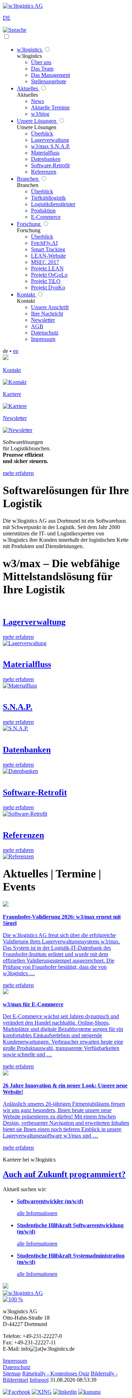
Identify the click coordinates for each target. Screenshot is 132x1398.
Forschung (29, 224)
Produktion (43, 211)
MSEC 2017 (45, 262)
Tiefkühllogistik (48, 198)
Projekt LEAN (47, 268)
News (37, 101)
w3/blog (40, 114)
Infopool (39, 1380)
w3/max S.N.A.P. (50, 146)
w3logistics (30, 50)
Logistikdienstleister (53, 204)
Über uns (41, 62)
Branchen (28, 179)
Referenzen (43, 172)
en (15, 351)
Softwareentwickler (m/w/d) (50, 1201)
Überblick (42, 134)
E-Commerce (46, 217)
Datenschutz (44, 333)
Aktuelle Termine (50, 107)
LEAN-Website (48, 256)
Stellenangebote (48, 81)
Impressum (43, 339)
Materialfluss (45, 153)
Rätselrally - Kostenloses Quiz (55, 1373)
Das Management (50, 75)
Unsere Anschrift (50, 307)
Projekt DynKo (48, 287)
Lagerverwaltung (50, 140)
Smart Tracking (48, 249)
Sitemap (12, 1373)
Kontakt (26, 295)
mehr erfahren (18, 473)
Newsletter (43, 320)
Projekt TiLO (46, 281)
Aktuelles (28, 88)
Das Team (42, 69)
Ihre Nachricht (47, 314)
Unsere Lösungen (37, 121)
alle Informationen (37, 1213)
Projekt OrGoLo (49, 275)
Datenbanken (46, 159)
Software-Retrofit (50, 165)
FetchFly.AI (44, 243)
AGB (37, 326)
